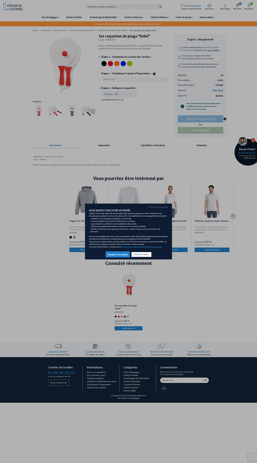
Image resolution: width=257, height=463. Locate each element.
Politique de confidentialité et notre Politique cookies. (141, 247)
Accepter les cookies (118, 254)
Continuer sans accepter (158, 207)
